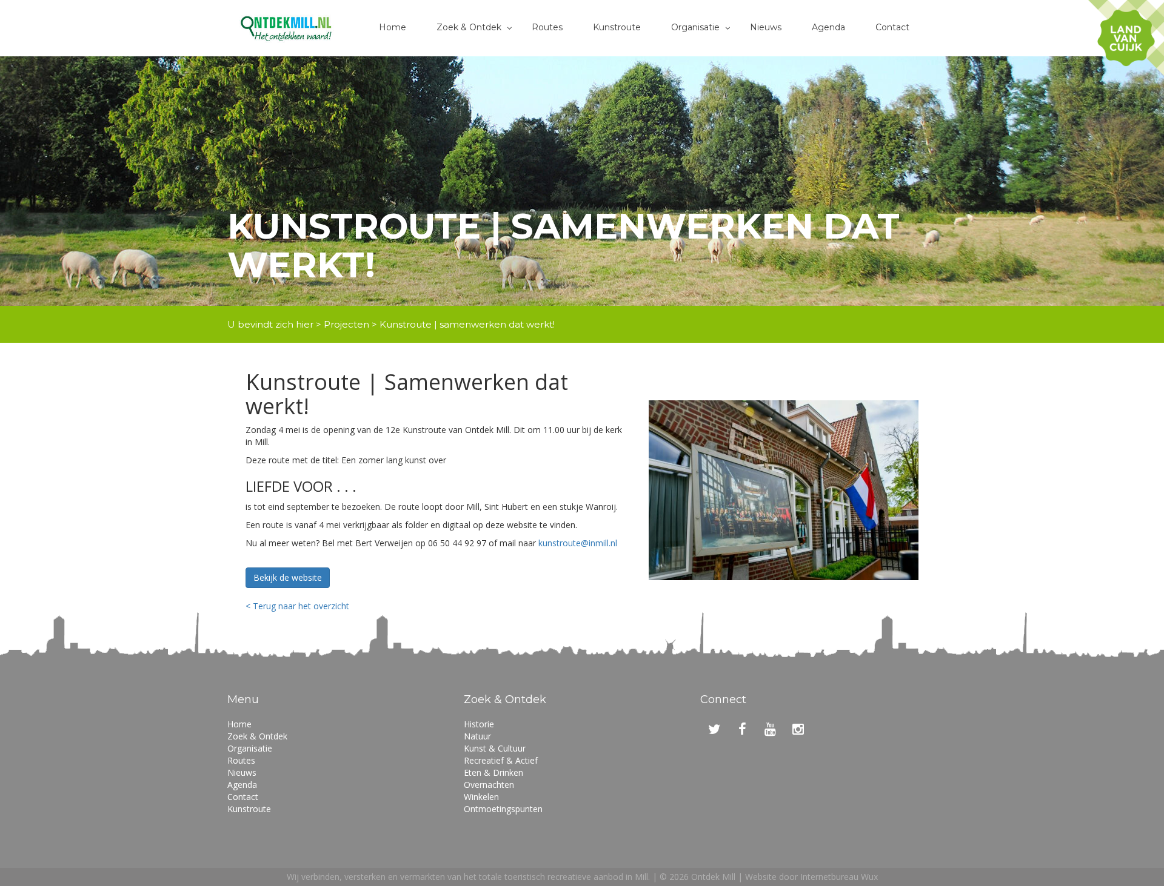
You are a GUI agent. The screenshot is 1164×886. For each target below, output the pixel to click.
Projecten (346, 324)
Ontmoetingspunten (503, 809)
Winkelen (481, 796)
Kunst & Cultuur (495, 748)
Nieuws (765, 27)
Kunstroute (617, 27)
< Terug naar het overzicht (297, 606)
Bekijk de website (287, 577)
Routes (547, 27)
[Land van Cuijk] (1126, 38)
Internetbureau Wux (839, 876)
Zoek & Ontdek (468, 27)
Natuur (477, 736)
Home (392, 27)
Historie (479, 724)
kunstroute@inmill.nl (577, 543)
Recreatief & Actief (501, 760)
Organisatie (695, 27)
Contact (892, 27)
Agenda (828, 27)
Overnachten (489, 784)
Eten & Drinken (493, 772)
